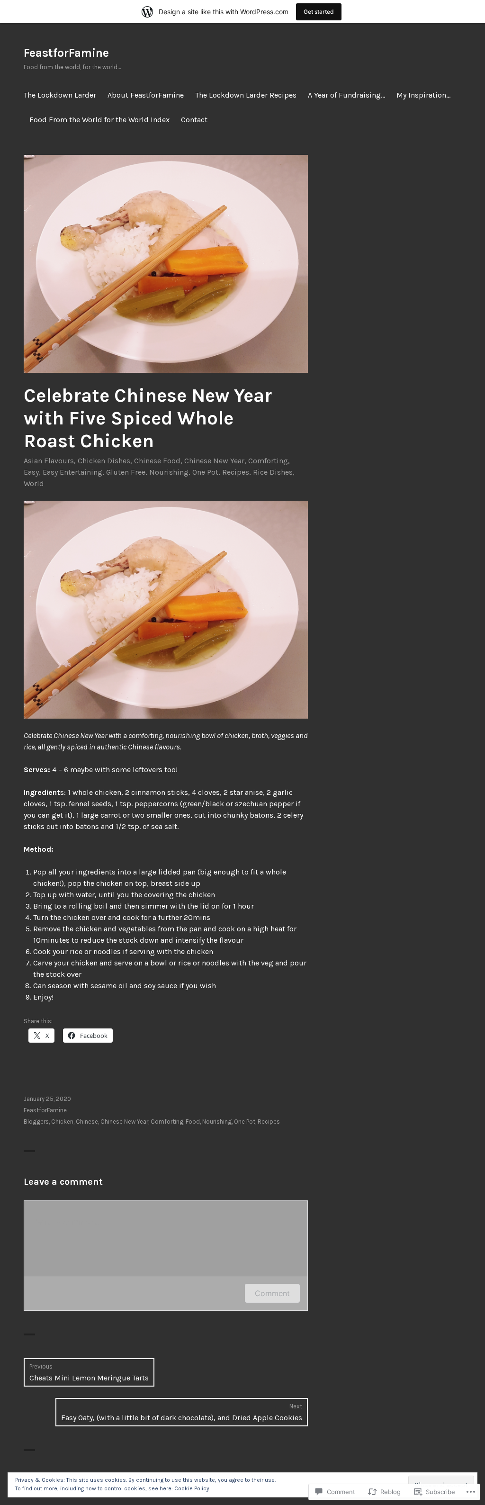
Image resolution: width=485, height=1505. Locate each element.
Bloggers (36, 1121)
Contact (194, 119)
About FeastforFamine (146, 94)
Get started (319, 11)
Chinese (87, 1121)
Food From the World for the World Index (99, 119)
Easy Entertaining (72, 472)
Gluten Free (125, 472)
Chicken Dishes (104, 460)
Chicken (62, 1121)
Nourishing (169, 472)
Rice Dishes (273, 472)
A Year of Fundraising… (346, 94)
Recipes (235, 472)
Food (193, 1121)
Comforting (268, 460)
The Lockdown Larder (60, 94)
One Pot (205, 472)
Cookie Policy (191, 1488)
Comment (272, 1293)
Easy (31, 472)
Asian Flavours (49, 460)
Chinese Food (157, 460)
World (34, 483)
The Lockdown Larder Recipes (245, 94)
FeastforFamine (66, 53)
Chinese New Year (214, 460)
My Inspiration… (423, 94)
